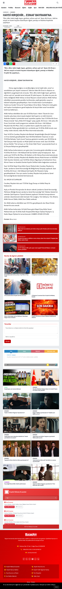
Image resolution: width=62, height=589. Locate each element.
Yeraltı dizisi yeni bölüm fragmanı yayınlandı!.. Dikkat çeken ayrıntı (44, 437)
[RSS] (38, 559)
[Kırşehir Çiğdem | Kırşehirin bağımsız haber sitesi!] (30, 2)
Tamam (56, 587)
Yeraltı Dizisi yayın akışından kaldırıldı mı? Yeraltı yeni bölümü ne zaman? (16, 437)
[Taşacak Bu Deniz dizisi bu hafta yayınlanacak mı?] (17, 448)
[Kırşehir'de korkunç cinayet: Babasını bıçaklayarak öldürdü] (45, 307)
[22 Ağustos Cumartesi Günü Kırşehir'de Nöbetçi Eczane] (45, 286)
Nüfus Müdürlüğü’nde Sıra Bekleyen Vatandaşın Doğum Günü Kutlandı (16, 316)
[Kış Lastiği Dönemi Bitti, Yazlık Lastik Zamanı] (17, 472)
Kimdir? (35, 387)
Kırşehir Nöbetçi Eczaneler (13, 566)
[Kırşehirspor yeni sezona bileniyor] (17, 377)
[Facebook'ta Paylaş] (5, 63)
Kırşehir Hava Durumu (39, 566)
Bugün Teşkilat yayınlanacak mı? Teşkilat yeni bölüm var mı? (44, 413)
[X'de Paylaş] (7, 63)
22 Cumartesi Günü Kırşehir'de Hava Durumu (15, 295)
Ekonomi (17, 7)
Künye (28, 582)
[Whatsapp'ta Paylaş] (10, 63)
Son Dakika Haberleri (11, 576)
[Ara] (57, 3)
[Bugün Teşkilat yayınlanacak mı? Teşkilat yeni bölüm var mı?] (45, 401)
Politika (10, 7)
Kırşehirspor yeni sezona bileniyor (12, 389)
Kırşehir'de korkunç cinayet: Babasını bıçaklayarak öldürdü (44, 316)
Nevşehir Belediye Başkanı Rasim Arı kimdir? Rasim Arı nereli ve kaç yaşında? (45, 389)
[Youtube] (32, 559)
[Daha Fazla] (14, 63)
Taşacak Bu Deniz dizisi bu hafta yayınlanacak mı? (16, 460)
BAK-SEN (41, 7)
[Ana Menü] (4, 3)
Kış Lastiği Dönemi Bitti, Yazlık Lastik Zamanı (15, 484)
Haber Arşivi (37, 576)
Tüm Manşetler (37, 573)
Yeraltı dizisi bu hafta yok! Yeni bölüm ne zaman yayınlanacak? (44, 460)
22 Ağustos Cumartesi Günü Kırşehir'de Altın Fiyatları (44, 274)
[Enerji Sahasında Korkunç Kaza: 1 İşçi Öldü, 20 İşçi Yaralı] (17, 266)
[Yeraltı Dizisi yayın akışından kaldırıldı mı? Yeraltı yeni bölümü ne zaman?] (17, 425)
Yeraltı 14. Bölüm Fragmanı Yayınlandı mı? (14, 412)
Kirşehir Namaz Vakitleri (12, 570)
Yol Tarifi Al (19, 506)
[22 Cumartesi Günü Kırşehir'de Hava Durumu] (17, 286)
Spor (35, 7)
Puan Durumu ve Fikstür (12, 573)
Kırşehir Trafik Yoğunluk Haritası (41, 570)
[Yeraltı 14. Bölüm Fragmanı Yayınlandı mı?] (17, 401)
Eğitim (24, 7)
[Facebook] (23, 559)
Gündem (3, 7)
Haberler (5, 12)
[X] (26, 559)
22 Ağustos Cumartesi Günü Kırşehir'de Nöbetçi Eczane (43, 296)
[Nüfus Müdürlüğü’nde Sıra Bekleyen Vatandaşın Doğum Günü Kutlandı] (17, 307)
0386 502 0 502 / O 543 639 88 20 (32, 549)
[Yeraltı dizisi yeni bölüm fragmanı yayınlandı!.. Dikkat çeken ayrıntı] (45, 425)
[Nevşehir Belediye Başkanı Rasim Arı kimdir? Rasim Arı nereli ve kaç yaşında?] (45, 377)
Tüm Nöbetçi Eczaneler (31, 526)
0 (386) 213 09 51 (10, 506)
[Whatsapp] (35, 559)
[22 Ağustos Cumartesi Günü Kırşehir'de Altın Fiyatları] (45, 266)
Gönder (7, 341)
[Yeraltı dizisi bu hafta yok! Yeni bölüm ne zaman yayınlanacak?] (45, 448)
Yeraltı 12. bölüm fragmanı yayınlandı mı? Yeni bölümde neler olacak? (44, 484)
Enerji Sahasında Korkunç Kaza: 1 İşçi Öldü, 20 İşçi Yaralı (16, 275)
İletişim (33, 582)
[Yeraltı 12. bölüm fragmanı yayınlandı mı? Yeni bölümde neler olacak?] (45, 472)
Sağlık (30, 7)
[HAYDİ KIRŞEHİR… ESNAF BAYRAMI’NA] (31, 45)
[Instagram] (29, 559)
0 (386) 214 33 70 (10, 515)
